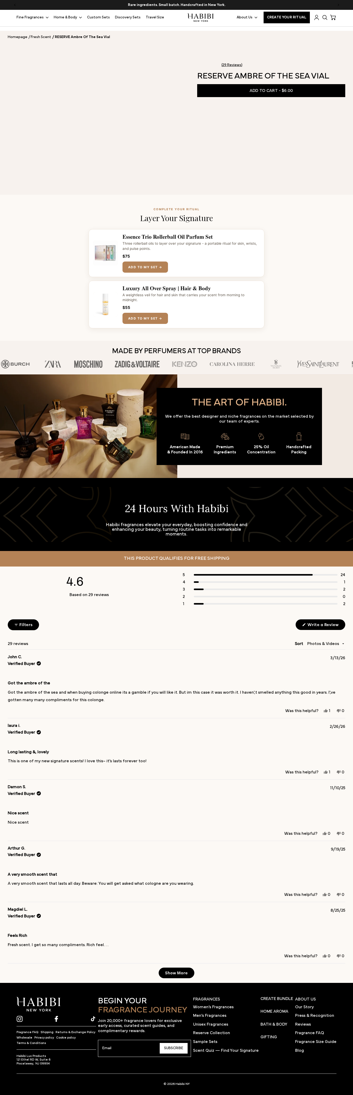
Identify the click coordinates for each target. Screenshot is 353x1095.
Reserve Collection (211, 1033)
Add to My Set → (145, 267)
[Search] (325, 17)
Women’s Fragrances (213, 1007)
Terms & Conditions (31, 1043)
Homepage (17, 37)
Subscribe (173, 1048)
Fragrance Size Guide (315, 1042)
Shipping (47, 1032)
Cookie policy (66, 1037)
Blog (299, 1050)
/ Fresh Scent (39, 37)
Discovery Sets (128, 17)
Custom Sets (98, 17)
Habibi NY (182, 1083)
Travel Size (155, 17)
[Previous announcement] (14, 5)
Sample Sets (205, 1042)
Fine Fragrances (30, 17)
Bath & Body (273, 1024)
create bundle (276, 999)
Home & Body (65, 17)
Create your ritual (286, 17)
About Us (244, 17)
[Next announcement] (338, 5)
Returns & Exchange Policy (75, 1032)
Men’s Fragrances (209, 1015)
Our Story (304, 1007)
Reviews (303, 1024)
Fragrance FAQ (28, 1032)
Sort (299, 644)
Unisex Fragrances (210, 1024)
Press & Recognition (314, 1015)
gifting (268, 1037)
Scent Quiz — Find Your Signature (226, 1050)
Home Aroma (274, 1011)
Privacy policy (44, 1037)
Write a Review (326, 625)
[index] (38, 1004)
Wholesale (24, 1037)
